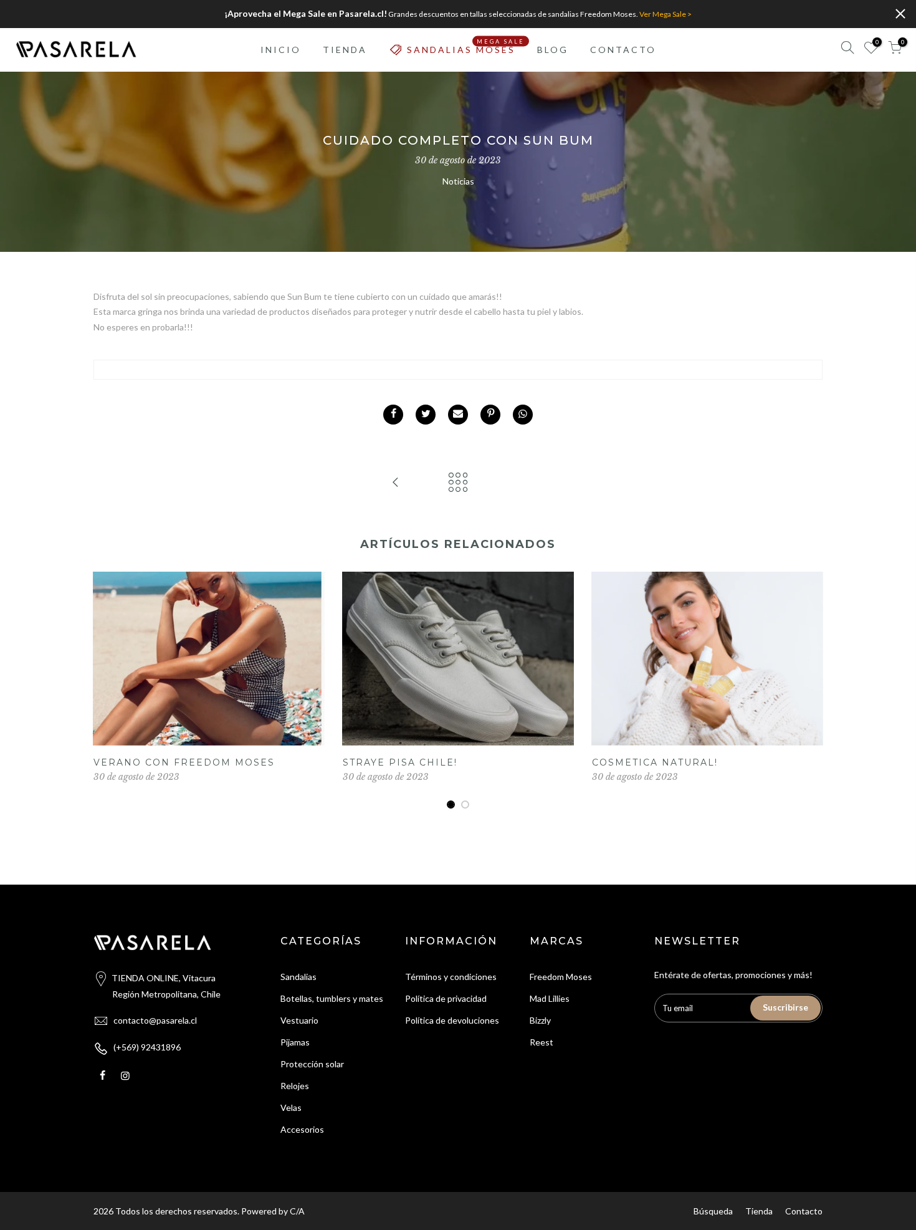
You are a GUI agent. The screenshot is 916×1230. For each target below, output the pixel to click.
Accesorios (302, 1129)
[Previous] (106, 690)
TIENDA (345, 49)
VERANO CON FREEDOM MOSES (184, 762)
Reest (541, 1042)
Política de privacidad (446, 998)
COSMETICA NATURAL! (655, 762)
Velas (291, 1107)
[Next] (810, 690)
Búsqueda (713, 1211)
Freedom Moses (561, 976)
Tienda (759, 1211)
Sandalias (298, 976)
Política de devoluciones (452, 1020)
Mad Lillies (550, 998)
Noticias (458, 181)
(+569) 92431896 (147, 1047)
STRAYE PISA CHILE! (400, 762)
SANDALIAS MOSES (466, 46)
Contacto (804, 1211)
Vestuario (299, 1020)
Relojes (294, 1085)
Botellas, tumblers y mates (331, 998)
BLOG (552, 49)
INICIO (280, 49)
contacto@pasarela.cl (155, 1020)
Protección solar (312, 1064)
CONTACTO (623, 49)
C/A (297, 1211)
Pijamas (295, 1042)
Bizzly (540, 1020)
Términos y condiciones (451, 976)
